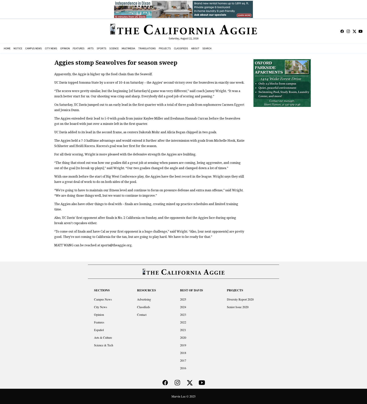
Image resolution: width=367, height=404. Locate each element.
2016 (183, 368)
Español (99, 330)
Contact (141, 315)
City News (100, 307)
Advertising (144, 299)
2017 (183, 360)
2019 (183, 345)
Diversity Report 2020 (240, 299)
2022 (183, 322)
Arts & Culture (103, 337)
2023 (183, 315)
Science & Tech (103, 345)
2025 (183, 299)
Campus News (103, 299)
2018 (183, 353)
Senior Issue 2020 (237, 307)
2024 (183, 307)
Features (99, 322)
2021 (183, 330)
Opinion (99, 315)
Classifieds (143, 307)
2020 (183, 337)
